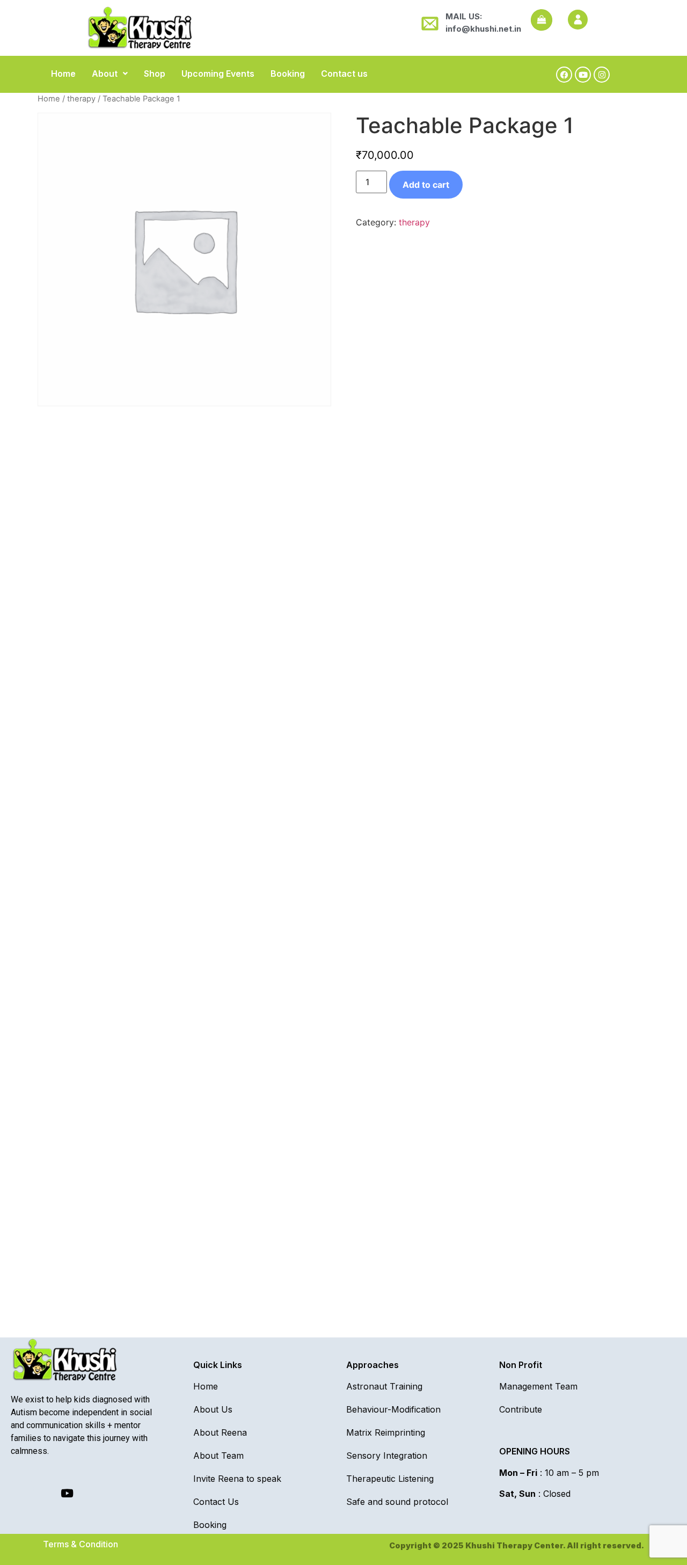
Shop (154, 73)
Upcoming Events (217, 73)
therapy (81, 99)
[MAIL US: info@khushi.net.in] (428, 23)
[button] (110, 73)
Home (63, 73)
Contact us (344, 73)
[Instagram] (602, 75)
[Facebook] (564, 75)
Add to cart (426, 184)
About (105, 73)
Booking (288, 73)
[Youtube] (583, 75)
